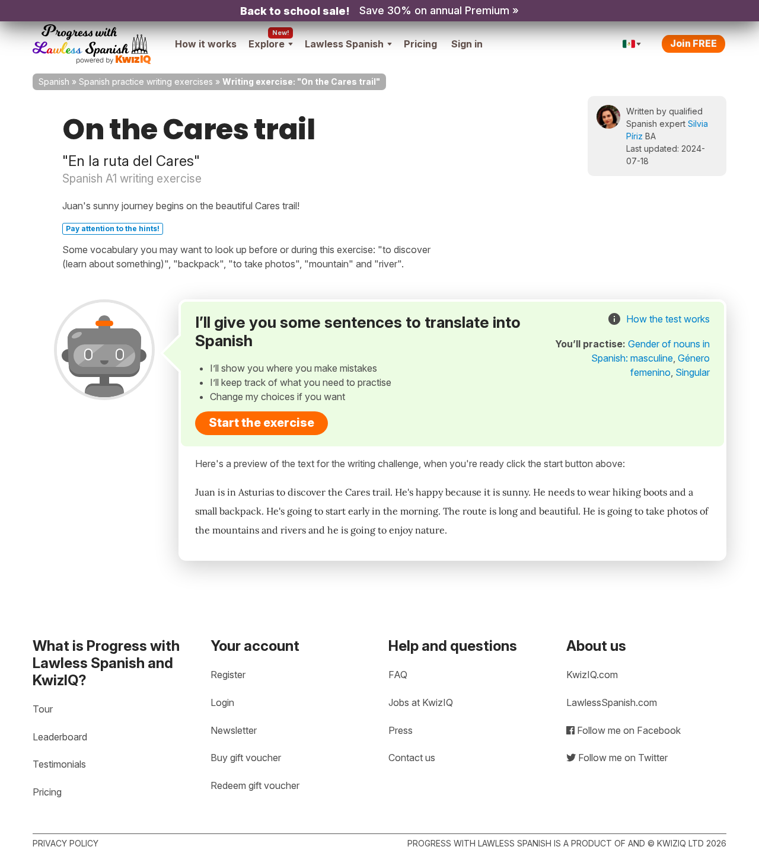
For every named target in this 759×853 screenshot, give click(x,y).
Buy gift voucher (246, 757)
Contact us (411, 757)
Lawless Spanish (344, 44)
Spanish (54, 81)
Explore (266, 44)
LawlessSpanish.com (611, 702)
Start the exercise (261, 423)
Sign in (467, 44)
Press (400, 730)
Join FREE (693, 43)
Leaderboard (60, 737)
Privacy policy (65, 843)
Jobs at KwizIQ (420, 702)
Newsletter (234, 730)
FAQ (397, 675)
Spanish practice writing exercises (146, 81)
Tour (43, 709)
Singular (692, 372)
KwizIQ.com (592, 675)
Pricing (420, 44)
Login (222, 702)
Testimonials (59, 764)
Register (228, 675)
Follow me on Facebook (628, 730)
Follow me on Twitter (622, 757)
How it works (206, 44)
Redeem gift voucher (255, 785)
